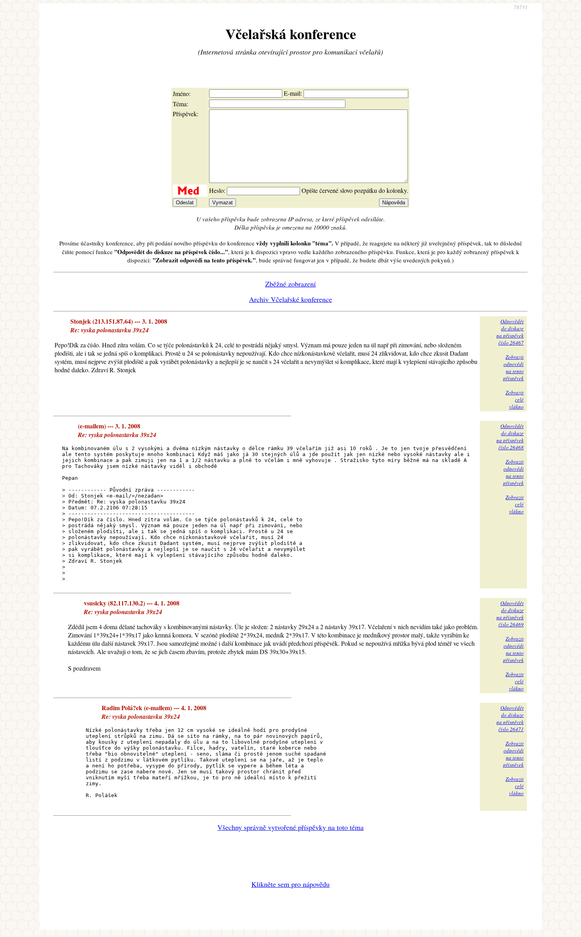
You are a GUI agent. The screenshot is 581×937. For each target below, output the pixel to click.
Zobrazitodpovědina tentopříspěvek (513, 367)
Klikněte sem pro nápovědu (290, 884)
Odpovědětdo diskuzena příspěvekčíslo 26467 (510, 332)
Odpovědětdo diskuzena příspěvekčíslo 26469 (510, 614)
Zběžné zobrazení (290, 283)
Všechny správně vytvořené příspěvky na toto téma (290, 827)
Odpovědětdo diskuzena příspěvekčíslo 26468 (510, 436)
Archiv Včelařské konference (290, 299)
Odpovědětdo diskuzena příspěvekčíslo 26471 (510, 718)
